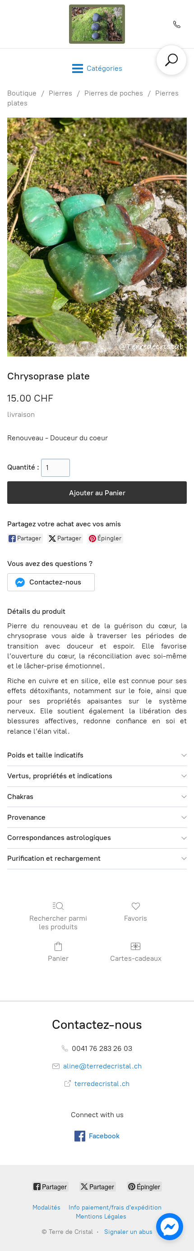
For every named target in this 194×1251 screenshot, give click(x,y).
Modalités (46, 1207)
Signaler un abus (128, 1232)
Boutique (22, 93)
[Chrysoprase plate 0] (97, 237)
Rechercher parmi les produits (58, 922)
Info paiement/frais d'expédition (115, 1207)
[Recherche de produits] (171, 60)
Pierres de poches (113, 93)
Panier (58, 958)
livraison (21, 414)
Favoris (135, 918)
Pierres (60, 93)
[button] (51, 582)
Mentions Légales (101, 1216)
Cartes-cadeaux (136, 958)
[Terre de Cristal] (97, 24)
